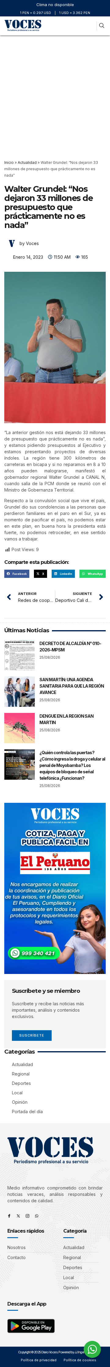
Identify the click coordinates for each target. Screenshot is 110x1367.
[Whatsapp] (36, 1216)
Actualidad (27, 162)
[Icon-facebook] (9, 1216)
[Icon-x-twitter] (18, 1216)
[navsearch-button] (101, 26)
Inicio (9, 162)
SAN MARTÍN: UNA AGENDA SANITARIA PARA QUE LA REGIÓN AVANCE (71, 686)
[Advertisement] (55, 93)
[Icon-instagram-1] (27, 1216)
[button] (91, 26)
